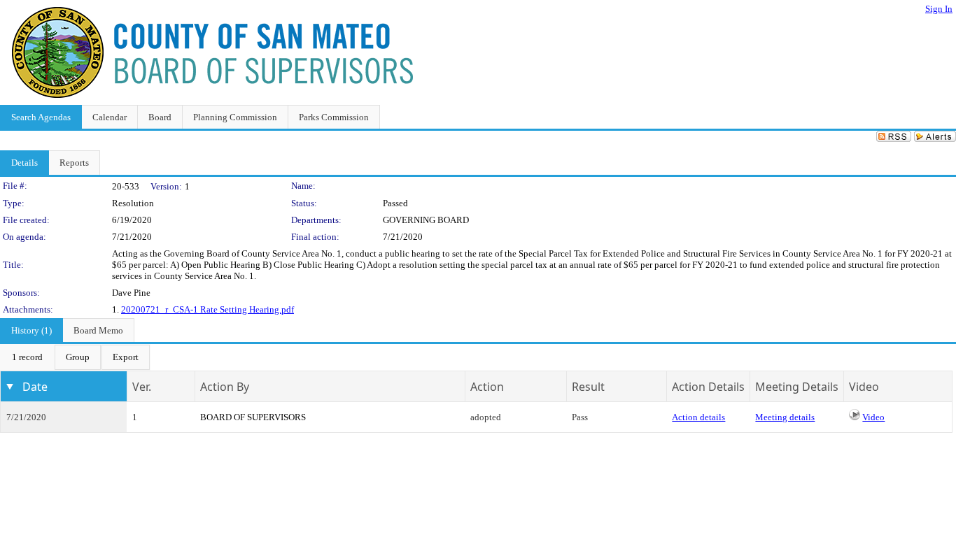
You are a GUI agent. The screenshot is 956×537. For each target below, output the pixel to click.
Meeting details (785, 417)
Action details (698, 417)
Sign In (939, 8)
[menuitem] (27, 357)
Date (35, 386)
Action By (224, 386)
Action (487, 386)
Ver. (141, 386)
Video (873, 417)
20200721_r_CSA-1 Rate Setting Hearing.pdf (207, 309)
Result (588, 386)
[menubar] (75, 357)
